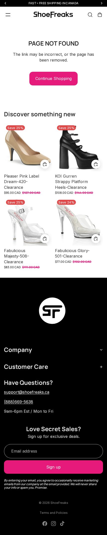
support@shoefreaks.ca (26, 392)
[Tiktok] (62, 524)
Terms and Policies (54, 513)
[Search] (90, 14)
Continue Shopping (53, 78)
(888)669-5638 (18, 401)
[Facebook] (45, 524)
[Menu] (8, 15)
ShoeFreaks (59, 503)
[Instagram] (53, 524)
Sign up (53, 467)
